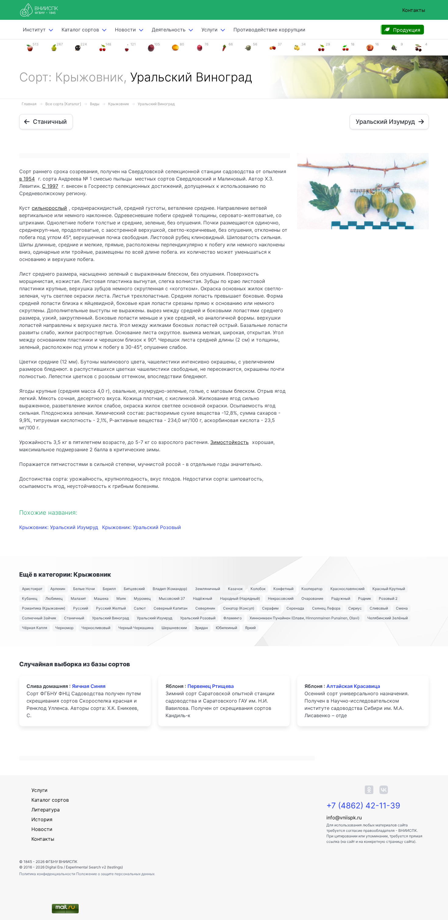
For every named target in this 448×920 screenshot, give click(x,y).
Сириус (355, 608)
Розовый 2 (388, 598)
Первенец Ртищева (210, 686)
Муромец (142, 598)
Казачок (235, 588)
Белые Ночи (84, 588)
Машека (101, 598)
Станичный (74, 618)
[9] (394, 47)
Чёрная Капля (34, 627)
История (41, 819)
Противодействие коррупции (269, 30)
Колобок (258, 588)
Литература (45, 810)
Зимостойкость (229, 442)
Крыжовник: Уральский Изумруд (59, 527)
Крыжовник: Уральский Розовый (141, 527)
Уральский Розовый (197, 618)
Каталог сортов (50, 800)
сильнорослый (49, 208)
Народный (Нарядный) (240, 598)
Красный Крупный (388, 588)
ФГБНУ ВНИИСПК (61, 861)
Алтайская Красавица (353, 686)
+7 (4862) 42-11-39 (363, 805)
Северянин (205, 608)
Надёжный (202, 598)
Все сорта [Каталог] (63, 104)
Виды (94, 104)
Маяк (121, 598)
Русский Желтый (111, 608)
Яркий (250, 627)
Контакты (413, 10)
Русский (80, 608)
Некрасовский (280, 598)
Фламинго (232, 618)
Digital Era (54, 867)
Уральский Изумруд (154, 618)
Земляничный (207, 588)
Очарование (312, 598)
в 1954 (27, 179)
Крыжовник (118, 104)
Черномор (64, 627)
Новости (125, 30)
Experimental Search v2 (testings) (94, 867)
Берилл (109, 588)
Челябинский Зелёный (387, 618)
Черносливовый (95, 627)
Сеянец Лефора (326, 608)
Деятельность (169, 30)
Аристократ (32, 588)
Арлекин (57, 588)
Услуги (209, 30)
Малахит (78, 598)
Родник (364, 598)
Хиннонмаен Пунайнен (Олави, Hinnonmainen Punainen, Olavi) (304, 618)
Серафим (270, 608)
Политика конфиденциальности (47, 874)
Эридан (201, 627)
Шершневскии (174, 627)
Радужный (340, 598)
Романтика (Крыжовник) (43, 608)
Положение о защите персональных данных (115, 874)
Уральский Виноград (156, 104)
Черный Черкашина (136, 627)
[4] (418, 47)
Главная (29, 104)
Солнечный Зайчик (39, 618)
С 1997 (50, 186)
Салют (140, 608)
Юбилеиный (226, 627)
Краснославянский (347, 588)
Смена (402, 608)
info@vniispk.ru (344, 817)
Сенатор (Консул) (238, 608)
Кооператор (311, 588)
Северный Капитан (170, 608)
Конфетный (283, 588)
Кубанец (29, 598)
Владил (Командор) (170, 588)
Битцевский (134, 588)
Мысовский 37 (172, 598)
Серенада (295, 608)
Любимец (54, 598)
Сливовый (379, 608)
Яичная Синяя (88, 686)
